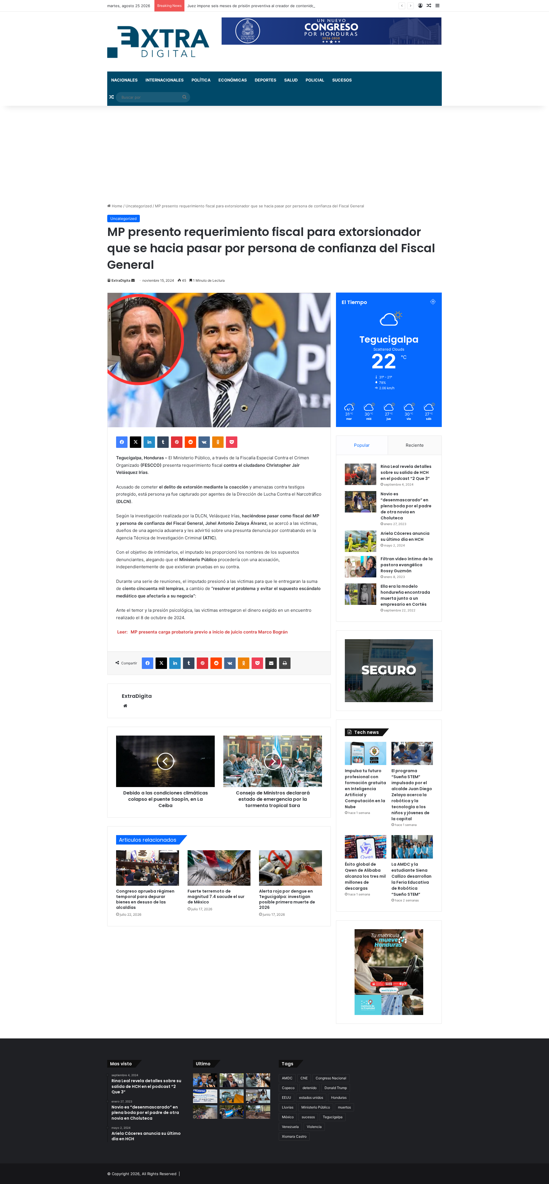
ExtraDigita (121, 280)
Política (201, 80)
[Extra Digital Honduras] (160, 41)
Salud (291, 80)
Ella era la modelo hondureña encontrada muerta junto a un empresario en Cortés (405, 595)
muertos (344, 1107)
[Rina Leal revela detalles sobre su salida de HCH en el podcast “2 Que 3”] (360, 474)
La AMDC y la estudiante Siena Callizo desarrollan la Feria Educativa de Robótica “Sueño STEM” (411, 879)
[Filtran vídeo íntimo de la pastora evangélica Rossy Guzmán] (360, 566)
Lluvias (287, 1107)
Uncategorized (139, 206)
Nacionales (124, 80)
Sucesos (342, 80)
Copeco (288, 1088)
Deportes (265, 80)
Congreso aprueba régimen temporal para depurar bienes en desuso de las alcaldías (145, 899)
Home (116, 206)
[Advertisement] (274, 154)
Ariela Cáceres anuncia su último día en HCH (405, 536)
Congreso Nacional (331, 1078)
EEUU (286, 1097)
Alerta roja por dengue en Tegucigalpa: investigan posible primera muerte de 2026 (287, 899)
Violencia (314, 1127)
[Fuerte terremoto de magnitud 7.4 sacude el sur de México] (219, 868)
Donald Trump (336, 1088)
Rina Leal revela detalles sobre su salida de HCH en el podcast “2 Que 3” (406, 472)
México (288, 1117)
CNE (304, 1078)
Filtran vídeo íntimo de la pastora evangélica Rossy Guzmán (407, 565)
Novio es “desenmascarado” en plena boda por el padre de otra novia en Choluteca (406, 506)
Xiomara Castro (294, 1136)
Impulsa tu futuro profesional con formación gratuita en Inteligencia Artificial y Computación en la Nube (365, 789)
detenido (310, 1088)
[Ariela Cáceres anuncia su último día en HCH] (360, 541)
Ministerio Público (315, 1107)
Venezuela (290, 1127)
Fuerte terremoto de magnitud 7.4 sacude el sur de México (216, 896)
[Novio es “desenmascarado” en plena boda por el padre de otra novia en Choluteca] (360, 501)
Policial (315, 80)
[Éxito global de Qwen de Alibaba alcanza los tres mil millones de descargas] (365, 847)
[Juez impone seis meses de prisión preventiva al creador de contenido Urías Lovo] (205, 1080)
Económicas (232, 80)
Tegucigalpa (333, 1117)
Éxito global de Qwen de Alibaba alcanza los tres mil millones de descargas (365, 876)
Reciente (415, 445)
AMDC (287, 1078)
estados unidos (311, 1097)
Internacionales (165, 80)
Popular (362, 445)
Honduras (339, 1097)
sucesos (308, 1117)
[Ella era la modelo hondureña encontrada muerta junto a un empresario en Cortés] (360, 594)
